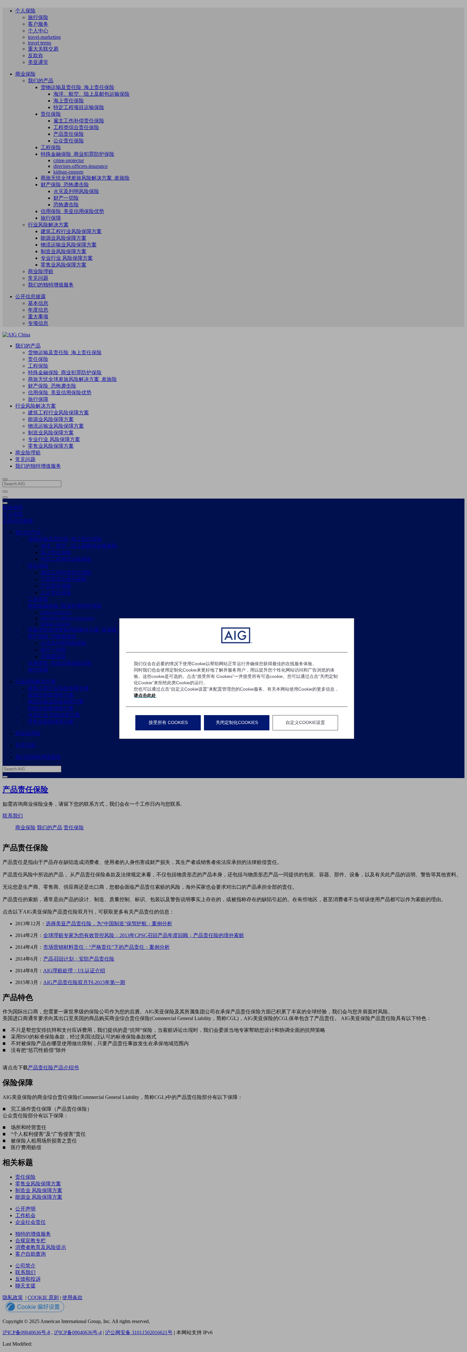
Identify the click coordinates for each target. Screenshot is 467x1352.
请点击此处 (145, 695)
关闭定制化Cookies (237, 722)
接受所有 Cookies (168, 722)
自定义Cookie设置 (305, 722)
